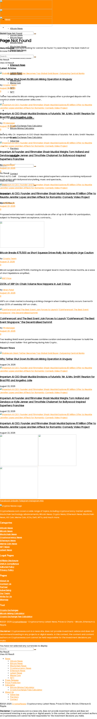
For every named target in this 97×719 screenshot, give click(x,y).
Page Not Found (14, 33)
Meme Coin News (8, 543)
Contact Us (5, 584)
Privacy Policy (7, 570)
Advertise (14, 141)
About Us (4, 580)
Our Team (5, 593)
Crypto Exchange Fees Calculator (26, 137)
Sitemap (4, 599)
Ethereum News (17, 65)
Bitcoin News (6, 531)
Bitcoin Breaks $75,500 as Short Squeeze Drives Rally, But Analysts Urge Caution (47, 252)
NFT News (5, 546)
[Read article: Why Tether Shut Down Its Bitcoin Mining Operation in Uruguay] (48, 73)
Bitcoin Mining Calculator (12, 613)
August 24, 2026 (8, 88)
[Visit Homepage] (26, 8)
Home (3, 33)
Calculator (10, 110)
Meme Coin (15, 675)
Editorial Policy (7, 566)
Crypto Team (9, 85)
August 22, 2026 (7, 126)
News (7, 658)
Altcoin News (6, 528)
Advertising (5, 590)
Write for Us (6, 596)
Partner (4, 587)
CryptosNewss (19, 621)
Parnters (14, 148)
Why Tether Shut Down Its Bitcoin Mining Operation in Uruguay (36, 79)
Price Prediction (12, 682)
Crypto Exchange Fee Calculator (16, 616)
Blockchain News (8, 534)
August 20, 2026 (7, 293)
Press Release (12, 680)
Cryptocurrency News (11, 537)
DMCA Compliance (9, 563)
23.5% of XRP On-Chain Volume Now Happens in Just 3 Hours (35, 284)
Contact (14, 174)
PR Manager (9, 123)
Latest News (6, 550)
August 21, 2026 (7, 261)
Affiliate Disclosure (9, 560)
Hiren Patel (8, 289)
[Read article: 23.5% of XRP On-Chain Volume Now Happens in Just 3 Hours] (48, 278)
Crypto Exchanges (9, 610)
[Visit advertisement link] (19, 465)
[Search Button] (35, 166)
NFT (12, 678)
